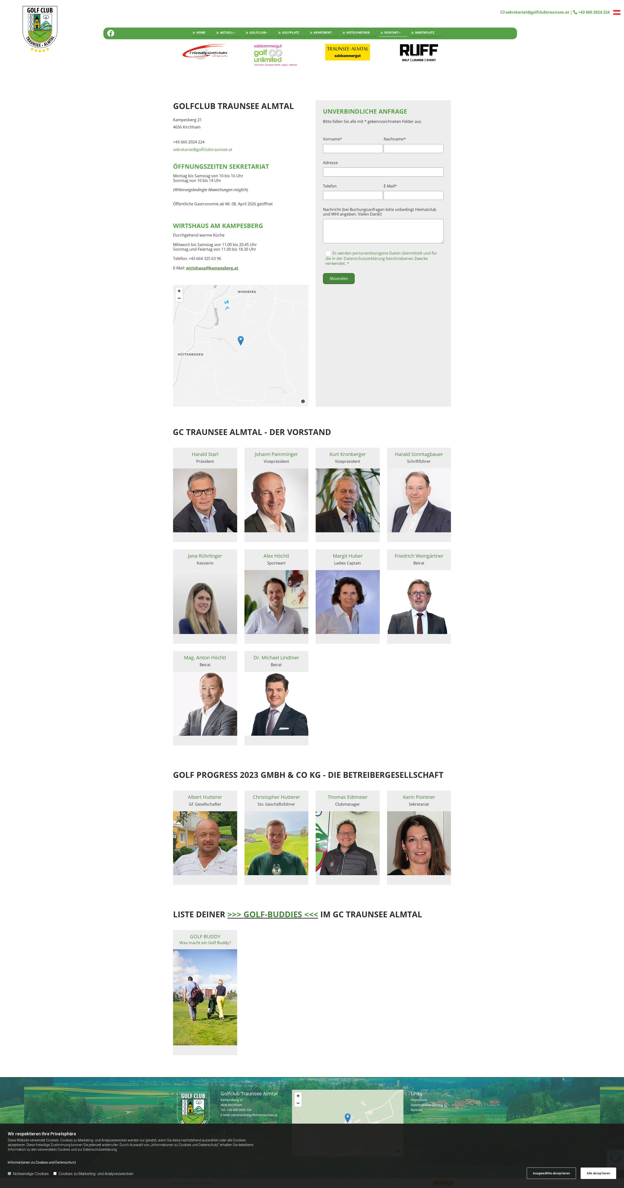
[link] (227, 33)
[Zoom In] (179, 291)
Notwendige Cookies (31, 1173)
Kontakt (391, 32)
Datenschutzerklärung (427, 1105)
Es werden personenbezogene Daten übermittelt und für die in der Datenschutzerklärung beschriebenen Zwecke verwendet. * (381, 258)
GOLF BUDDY (205, 939)
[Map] (240, 346)
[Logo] (52, 30)
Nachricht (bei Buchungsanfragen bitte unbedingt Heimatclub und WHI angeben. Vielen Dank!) (379, 212)
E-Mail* (390, 186)
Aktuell (226, 32)
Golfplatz (290, 32)
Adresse (330, 162)
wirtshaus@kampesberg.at (212, 268)
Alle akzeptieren (598, 1173)
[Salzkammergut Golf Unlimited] (276, 55)
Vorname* (332, 139)
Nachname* (395, 139)
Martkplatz (424, 32)
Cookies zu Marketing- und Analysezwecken (95, 1173)
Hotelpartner (358, 32)
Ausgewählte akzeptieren (551, 1173)
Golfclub (257, 32)
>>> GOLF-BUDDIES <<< (272, 914)
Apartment (323, 32)
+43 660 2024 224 (594, 12)
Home (200, 32)
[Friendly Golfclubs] (205, 52)
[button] (241, 341)
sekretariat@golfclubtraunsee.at (537, 12)
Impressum (419, 1100)
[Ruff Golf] (419, 53)
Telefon (330, 186)
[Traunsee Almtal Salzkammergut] (348, 52)
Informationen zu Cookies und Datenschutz (42, 1162)
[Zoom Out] (179, 298)
